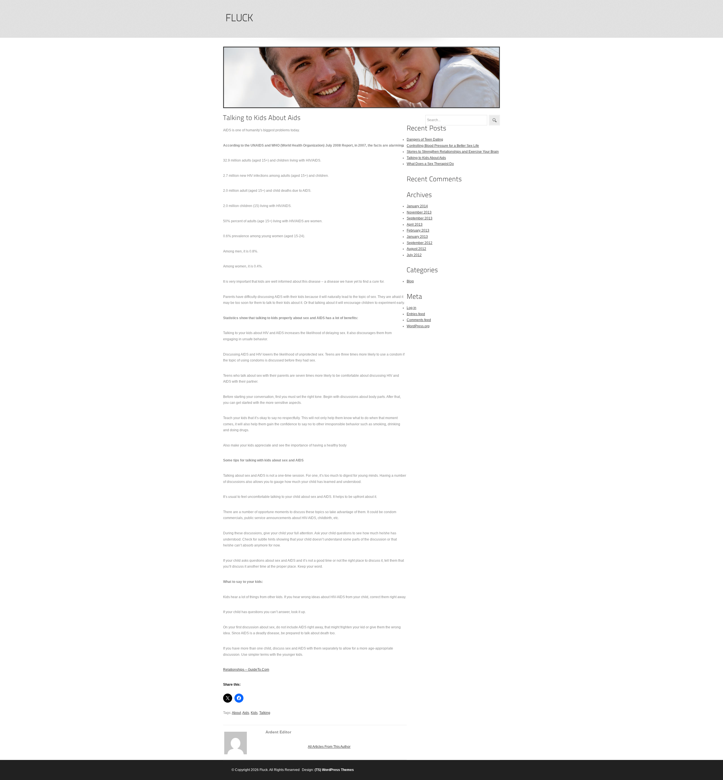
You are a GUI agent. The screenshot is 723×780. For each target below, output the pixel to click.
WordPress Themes (338, 770)
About (236, 713)
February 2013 (418, 230)
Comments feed (419, 320)
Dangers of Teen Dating (425, 139)
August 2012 (416, 249)
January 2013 (417, 237)
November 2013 (419, 212)
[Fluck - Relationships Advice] (239, 18)
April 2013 (415, 224)
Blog (410, 281)
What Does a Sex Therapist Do (430, 164)
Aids (245, 713)
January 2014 (417, 206)
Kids (254, 713)
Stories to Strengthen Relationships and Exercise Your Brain (453, 152)
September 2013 (419, 218)
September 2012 (419, 243)
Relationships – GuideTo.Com (246, 670)
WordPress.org (418, 326)
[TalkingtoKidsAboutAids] (262, 117)
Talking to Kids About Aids (426, 158)
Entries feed (416, 314)
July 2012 (414, 255)
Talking (264, 713)
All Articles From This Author (329, 747)
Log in (411, 308)
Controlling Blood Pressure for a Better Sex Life (443, 146)
